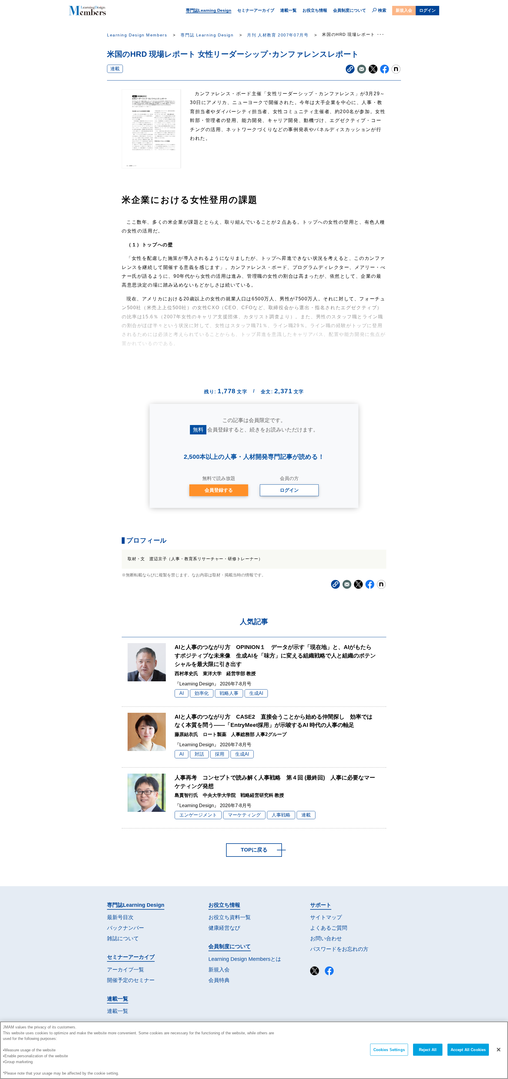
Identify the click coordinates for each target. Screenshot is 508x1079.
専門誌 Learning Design (207, 35)
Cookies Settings (389, 1050)
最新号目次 (120, 917)
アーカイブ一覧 (125, 970)
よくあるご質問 (328, 928)
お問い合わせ (326, 938)
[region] (254, 1050)
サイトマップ (326, 917)
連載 (115, 68)
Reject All (428, 1050)
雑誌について (123, 938)
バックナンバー (125, 928)
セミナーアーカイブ (255, 10)
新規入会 (404, 10)
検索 (382, 10)
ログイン (427, 10)
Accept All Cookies (468, 1050)
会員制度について (349, 10)
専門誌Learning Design (208, 10)
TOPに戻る (254, 850)
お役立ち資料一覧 (229, 917)
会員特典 (219, 980)
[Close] (498, 1049)
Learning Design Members (137, 35)
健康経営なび (224, 928)
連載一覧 (288, 10)
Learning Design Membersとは (244, 959)
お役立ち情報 (315, 10)
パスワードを (339, 949)
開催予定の (131, 980)
